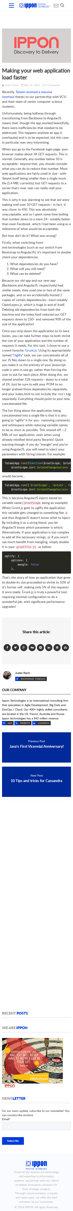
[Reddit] (40, 647)
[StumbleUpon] (65, 647)
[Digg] (32, 647)
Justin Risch (12, 85)
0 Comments (52, 85)
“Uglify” (17, 355)
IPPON (29, 1207)
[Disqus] (36, 858)
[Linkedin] (48, 647)
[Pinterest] (57, 647)
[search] (62, 5)
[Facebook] (7, 647)
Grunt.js (31, 350)
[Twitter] (15, 647)
